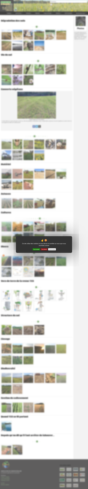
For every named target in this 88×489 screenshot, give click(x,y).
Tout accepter (36, 249)
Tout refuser (44, 249)
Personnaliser (52, 249)
